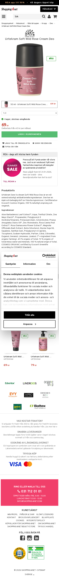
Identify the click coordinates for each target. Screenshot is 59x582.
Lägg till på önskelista (17, 143)
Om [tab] (48, 264)
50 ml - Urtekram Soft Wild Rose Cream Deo (33, 104)
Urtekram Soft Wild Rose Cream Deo (16, 26)
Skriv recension (43, 143)
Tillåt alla (29, 315)
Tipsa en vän (11, 147)
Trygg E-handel (46, 526)
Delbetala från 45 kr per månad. (16, 128)
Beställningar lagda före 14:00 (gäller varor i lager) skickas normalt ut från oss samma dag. (29, 435)
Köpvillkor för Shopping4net (20, 523)
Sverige (29, 574)
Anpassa (27, 324)
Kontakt (11, 517)
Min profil (13, 514)
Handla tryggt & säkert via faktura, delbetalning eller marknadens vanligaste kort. (29, 456)
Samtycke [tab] (10, 264)
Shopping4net (7, 23)
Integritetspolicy (36, 520)
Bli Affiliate (48, 517)
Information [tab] (29, 264)
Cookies (20, 520)
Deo (51, 23)
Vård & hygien (33, 23)
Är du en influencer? (28, 517)
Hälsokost (20, 23)
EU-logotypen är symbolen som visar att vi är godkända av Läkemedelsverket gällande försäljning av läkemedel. (29, 446)
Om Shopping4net (47, 523)
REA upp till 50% (15, 2)
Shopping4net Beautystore (21, 526)
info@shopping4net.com (29, 501)
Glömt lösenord (45, 514)
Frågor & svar (27, 514)
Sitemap (41, 570)
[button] (55, 17)
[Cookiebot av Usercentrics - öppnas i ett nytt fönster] (42, 256)
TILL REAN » (9, 181)
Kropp (44, 23)
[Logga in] (49, 17)
